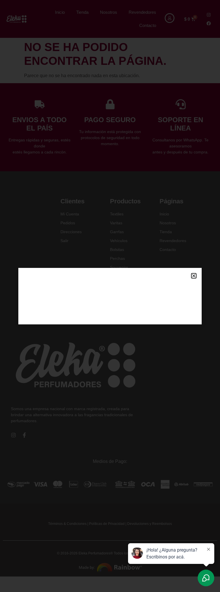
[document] (110, 296)
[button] (194, 276)
